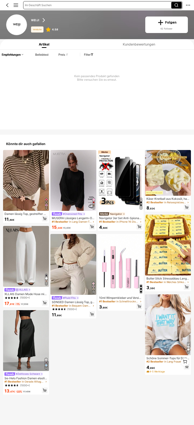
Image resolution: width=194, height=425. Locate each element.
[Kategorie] (16, 5)
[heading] (85, 20)
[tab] (43, 44)
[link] (16, 25)
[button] (7, 5)
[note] (156, 371)
